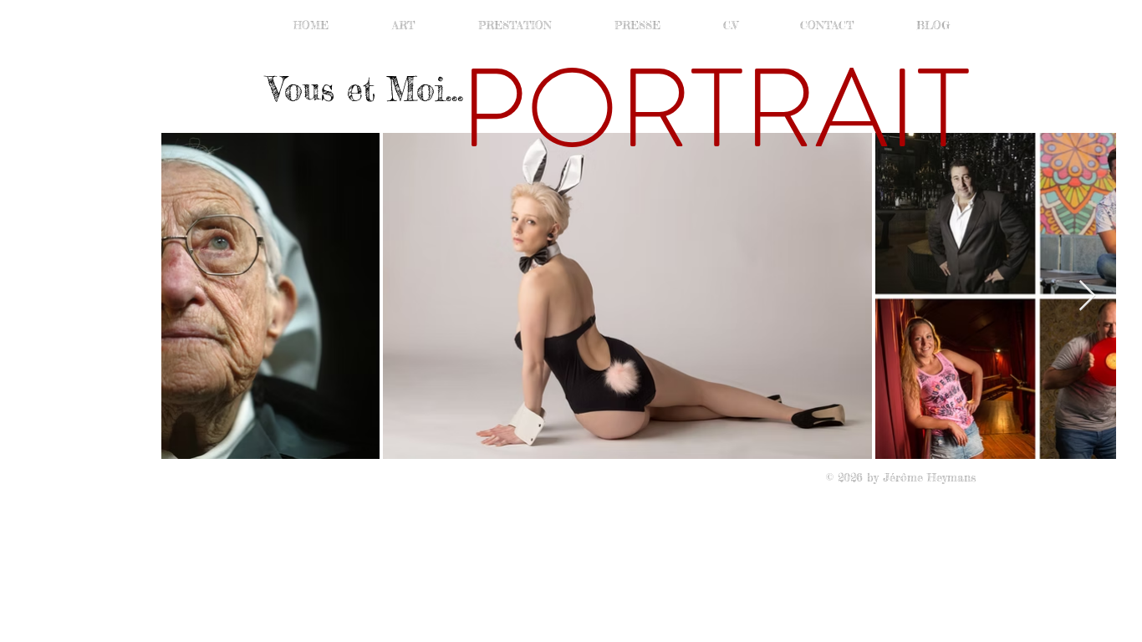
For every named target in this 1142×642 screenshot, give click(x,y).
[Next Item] (1087, 296)
